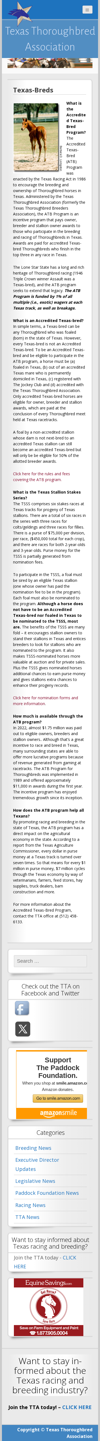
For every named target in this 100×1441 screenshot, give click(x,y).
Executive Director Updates (37, 1164)
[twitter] (23, 1029)
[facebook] (23, 1009)
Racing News (30, 1205)
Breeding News (33, 1148)
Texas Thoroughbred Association (50, 38)
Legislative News (35, 1181)
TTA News (27, 1217)
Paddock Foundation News (47, 1192)
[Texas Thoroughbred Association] (21, 14)
